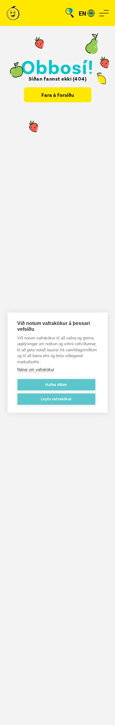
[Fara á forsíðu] (13, 13)
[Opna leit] (70, 13)
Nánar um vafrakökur (35, 369)
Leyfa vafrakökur (56, 399)
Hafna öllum (56, 385)
